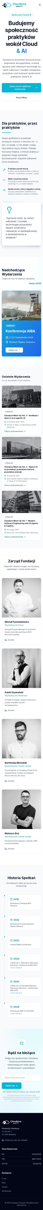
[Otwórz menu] (39, 4)
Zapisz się (10, 1085)
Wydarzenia (6, 1191)
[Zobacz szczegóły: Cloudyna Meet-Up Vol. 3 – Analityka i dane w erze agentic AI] (21, 410)
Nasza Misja (21, 97)
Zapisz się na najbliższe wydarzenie (20, 87)
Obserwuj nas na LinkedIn (16, 1140)
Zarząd (4, 1187)
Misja (4, 1183)
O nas (4, 1178)
